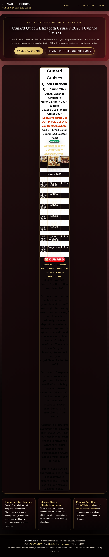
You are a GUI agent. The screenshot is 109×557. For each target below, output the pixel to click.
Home (66, 5)
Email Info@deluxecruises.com (70, 50)
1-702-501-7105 (87, 505)
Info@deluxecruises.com (86, 508)
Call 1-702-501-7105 (84, 5)
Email (102, 5)
